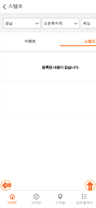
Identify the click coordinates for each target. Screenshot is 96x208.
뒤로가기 (4, 7)
